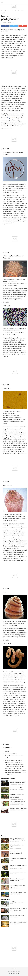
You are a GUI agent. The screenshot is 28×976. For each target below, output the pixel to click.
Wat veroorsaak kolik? (16, 787)
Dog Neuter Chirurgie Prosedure (18, 922)
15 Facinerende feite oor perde (18, 858)
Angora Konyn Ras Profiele (17, 915)
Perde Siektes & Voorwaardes (7, 10)
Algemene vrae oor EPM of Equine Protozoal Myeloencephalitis (17, 796)
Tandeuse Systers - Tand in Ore (18, 808)
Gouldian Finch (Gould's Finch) (18, 892)
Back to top (14, 968)
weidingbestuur (9, 118)
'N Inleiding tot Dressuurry (17, 901)
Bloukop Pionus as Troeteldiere (18, 872)
